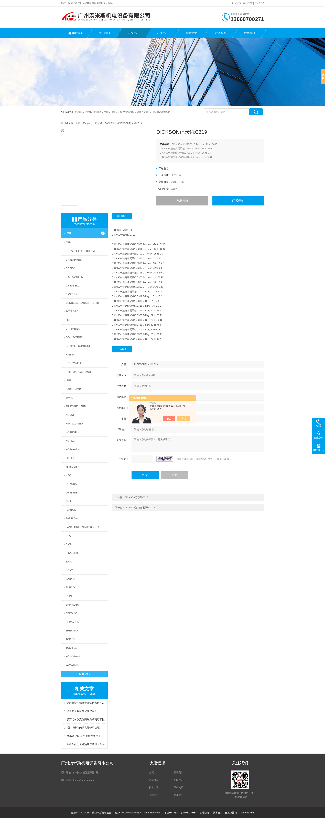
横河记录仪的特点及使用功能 (83, 727)
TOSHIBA (71, 647)
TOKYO (70, 639)
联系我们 (259, 3)
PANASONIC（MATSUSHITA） (84, 527)
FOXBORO (72, 311)
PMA (68, 501)
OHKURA (71, 483)
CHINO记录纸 (74, 259)
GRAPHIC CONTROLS (79, 345)
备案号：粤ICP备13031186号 (180, 812)
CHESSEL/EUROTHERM (80, 251)
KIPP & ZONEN (74, 423)
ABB (68, 242)
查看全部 (84, 673)
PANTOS (71, 509)
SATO (69, 561)
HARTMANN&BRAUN (78, 371)
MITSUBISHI (73, 466)
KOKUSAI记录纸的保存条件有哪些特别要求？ (86, 735)
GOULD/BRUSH (75, 337)
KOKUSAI (71, 432)
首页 (77, 123)
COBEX (70, 268)
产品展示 (154, 780)
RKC (68, 535)
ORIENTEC (72, 492)
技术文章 (191, 33)
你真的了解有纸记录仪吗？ (82, 711)
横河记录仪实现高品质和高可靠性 (86, 719)
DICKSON (110, 123)
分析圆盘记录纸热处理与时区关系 (86, 744)
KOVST (70, 414)
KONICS (70, 440)
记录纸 (98, 123)
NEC (68, 475)
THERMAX (72, 630)
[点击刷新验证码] (164, 459)
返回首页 (236, 3)
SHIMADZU (72, 604)
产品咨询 (182, 201)
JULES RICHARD (76, 406)
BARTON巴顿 (73, 389)
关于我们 (104, 33)
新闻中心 (162, 33)
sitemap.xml (247, 812)
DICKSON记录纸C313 (136, 497)
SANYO (70, 578)
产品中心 (133, 33)
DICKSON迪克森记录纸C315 (140, 507)
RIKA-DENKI (73, 552)
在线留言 (248, 3)
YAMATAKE (72, 665)
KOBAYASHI (73, 449)
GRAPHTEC (73, 328)
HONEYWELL (74, 363)
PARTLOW (72, 518)
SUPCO (70, 587)
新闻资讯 (178, 780)
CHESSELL (72, 285)
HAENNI (70, 354)
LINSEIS (70, 458)
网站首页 (77, 33)
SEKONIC (71, 613)
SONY (69, 570)
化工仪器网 (231, 812)
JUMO (69, 397)
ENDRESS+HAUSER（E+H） (83, 302)
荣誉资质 (178, 787)
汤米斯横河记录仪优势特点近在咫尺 (86, 702)
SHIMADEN (72, 621)
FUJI (68, 320)
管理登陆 (204, 812)
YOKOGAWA (73, 656)
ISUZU (69, 380)
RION (69, 544)
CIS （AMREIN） (76, 276)
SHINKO (70, 596)
